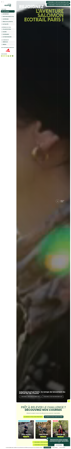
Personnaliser (62, 447)
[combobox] (2, 2)
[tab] (33, 417)
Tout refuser (55, 447)
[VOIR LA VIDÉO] (57, 201)
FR (1, 1)
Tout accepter (47, 447)
